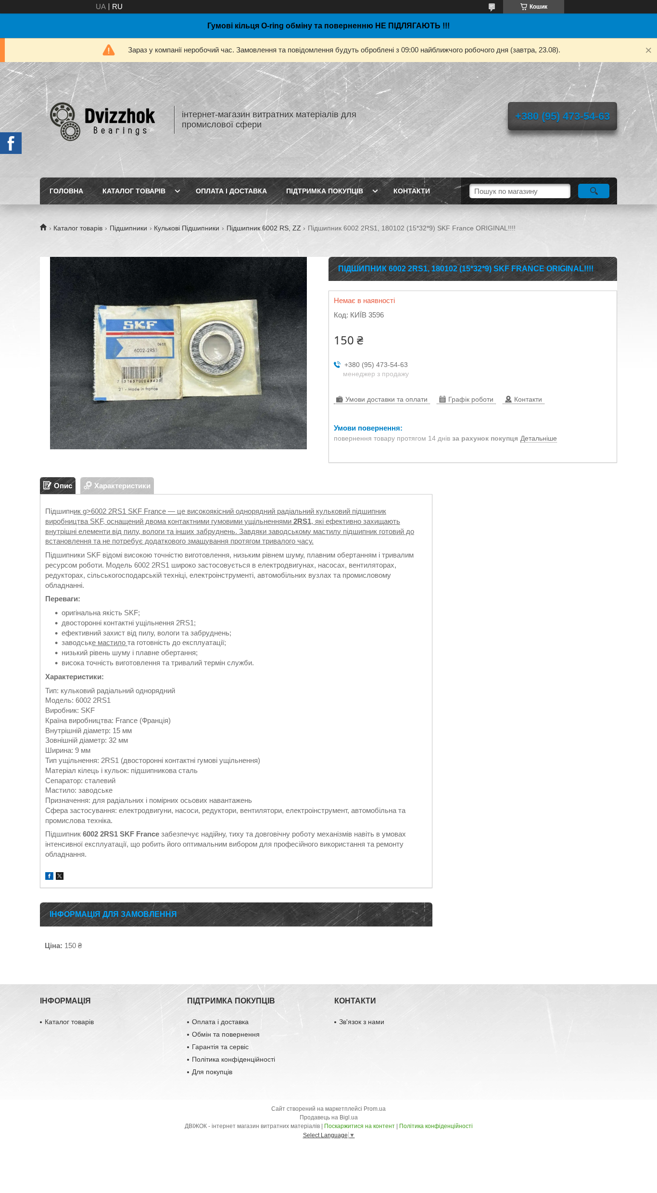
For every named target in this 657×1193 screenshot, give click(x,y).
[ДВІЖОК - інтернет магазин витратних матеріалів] (102, 119)
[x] (59, 877)
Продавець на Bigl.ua (329, 1117)
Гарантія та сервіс (220, 1047)
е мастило (109, 642)
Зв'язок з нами (361, 1022)
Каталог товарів (133, 191)
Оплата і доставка (231, 191)
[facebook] (49, 877)
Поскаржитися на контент (359, 1126)
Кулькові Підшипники (186, 228)
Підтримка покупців (324, 191)
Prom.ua (375, 1108)
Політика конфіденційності (233, 1059)
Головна (66, 191)
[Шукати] (593, 191)
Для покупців (212, 1072)
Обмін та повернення (226, 1034)
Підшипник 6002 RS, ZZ (264, 228)
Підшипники (128, 228)
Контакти (411, 191)
